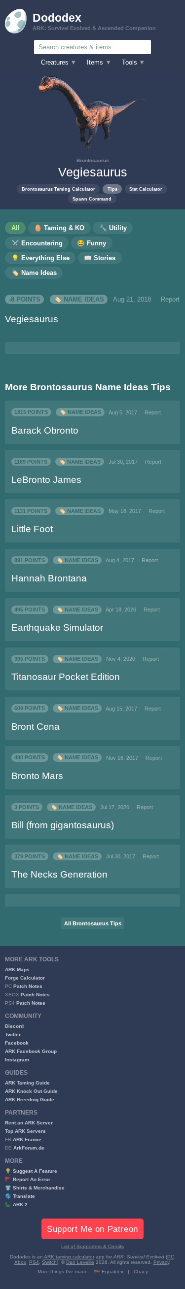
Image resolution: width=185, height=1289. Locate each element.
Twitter (13, 1034)
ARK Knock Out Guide (31, 1091)
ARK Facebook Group (31, 1051)
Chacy (141, 1271)
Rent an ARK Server (29, 1122)
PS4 (34, 1262)
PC (170, 1256)
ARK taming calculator (69, 1256)
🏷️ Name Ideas (79, 299)
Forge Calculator (25, 978)
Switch (49, 1262)
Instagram (17, 1059)
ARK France (27, 1139)
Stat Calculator (145, 189)
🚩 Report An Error (27, 1179)
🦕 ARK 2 (16, 1204)
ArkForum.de (28, 1148)
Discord (14, 1026)
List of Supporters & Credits (92, 1246)
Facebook (17, 1043)
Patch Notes (27, 986)
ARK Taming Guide (27, 1082)
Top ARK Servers (25, 1131)
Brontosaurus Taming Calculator (58, 189)
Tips (112, 189)
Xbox (20, 1262)
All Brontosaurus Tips (92, 923)
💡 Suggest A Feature (31, 1171)
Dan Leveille (80, 1262)
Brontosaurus (92, 160)
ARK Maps (17, 969)
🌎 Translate (20, 1196)
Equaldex (112, 1271)
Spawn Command (92, 199)
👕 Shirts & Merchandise (35, 1187)
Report (170, 299)
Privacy (161, 1262)
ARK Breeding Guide (29, 1099)
